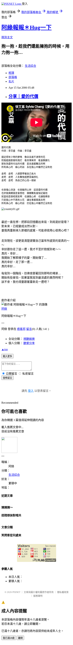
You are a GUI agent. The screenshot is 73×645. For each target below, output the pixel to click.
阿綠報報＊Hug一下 (26, 27)
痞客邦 (21, 328)
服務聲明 (38, 595)
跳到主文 (7, 37)
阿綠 (4, 308)
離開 (20, 638)
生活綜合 (30, 65)
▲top (4, 349)
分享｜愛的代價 (23, 96)
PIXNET (16, 592)
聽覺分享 (29, 343)
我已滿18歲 (9, 638)
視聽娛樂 (29, 338)
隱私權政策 (63, 592)
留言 (29, 328)
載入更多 (7, 356)
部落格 (13, 77)
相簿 (11, 72)
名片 (11, 81)
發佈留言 (7, 378)
